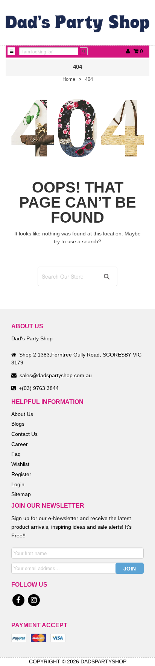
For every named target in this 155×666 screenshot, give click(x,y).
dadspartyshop (103, 661)
